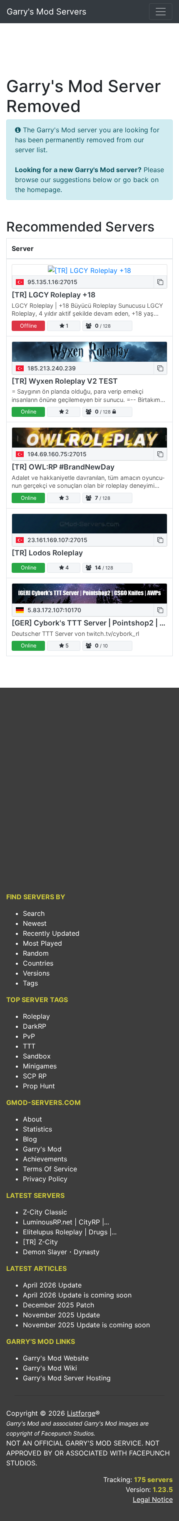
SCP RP (35, 1076)
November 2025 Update (61, 1315)
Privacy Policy (45, 1179)
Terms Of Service (50, 1169)
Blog (30, 1139)
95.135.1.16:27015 (51, 281)
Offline (28, 326)
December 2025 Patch (58, 1305)
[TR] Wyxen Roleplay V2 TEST (65, 381)
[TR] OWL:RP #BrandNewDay (63, 466)
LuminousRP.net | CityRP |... (66, 1222)
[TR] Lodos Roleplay (47, 552)
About (32, 1119)
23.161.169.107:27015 (56, 539)
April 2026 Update (52, 1285)
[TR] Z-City (40, 1242)
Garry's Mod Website (56, 1358)
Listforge (81, 1413)
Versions (36, 973)
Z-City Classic (45, 1212)
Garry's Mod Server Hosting (67, 1378)
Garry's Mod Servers (46, 12)
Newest (35, 923)
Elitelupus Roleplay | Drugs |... (70, 1232)
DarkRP (34, 1026)
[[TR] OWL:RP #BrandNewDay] (89, 438)
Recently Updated (51, 933)
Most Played (42, 943)
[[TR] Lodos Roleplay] (89, 524)
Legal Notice (153, 1499)
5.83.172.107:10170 (53, 609)
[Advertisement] (89, 52)
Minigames (40, 1066)
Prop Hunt (39, 1086)
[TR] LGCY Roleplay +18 (53, 294)
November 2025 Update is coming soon (86, 1325)
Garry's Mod (42, 1149)
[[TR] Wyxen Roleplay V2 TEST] (89, 352)
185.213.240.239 (51, 368)
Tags (30, 983)
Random (36, 953)
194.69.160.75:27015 (56, 454)
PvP (29, 1036)
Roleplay (36, 1016)
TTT (29, 1046)
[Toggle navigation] (160, 11)
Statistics (37, 1129)
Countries (38, 963)
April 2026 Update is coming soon (77, 1295)
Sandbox (37, 1056)
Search (34, 913)
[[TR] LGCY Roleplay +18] (89, 270)
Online (28, 412)
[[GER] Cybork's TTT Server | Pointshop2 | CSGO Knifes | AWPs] (89, 594)
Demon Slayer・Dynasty (61, 1252)
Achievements (45, 1159)
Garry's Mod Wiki (50, 1368)
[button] (160, 281)
